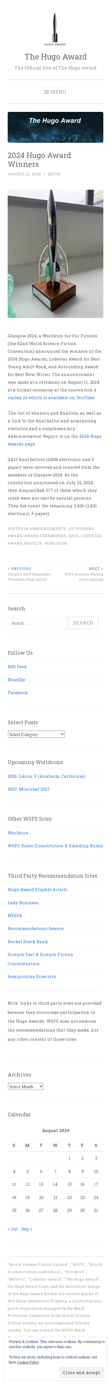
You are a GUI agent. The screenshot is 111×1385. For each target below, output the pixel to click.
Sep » (26, 1229)
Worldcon (55, 543)
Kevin (54, 174)
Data (74, 535)
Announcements (48, 528)
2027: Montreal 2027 (29, 789)
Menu (59, 92)
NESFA (15, 915)
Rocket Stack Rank (28, 941)
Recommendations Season (36, 928)
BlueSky (16, 679)
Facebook (18, 692)
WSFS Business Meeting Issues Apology (83, 573)
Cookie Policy (28, 1362)
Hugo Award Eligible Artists (37, 889)
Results (33, 543)
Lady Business (23, 902)
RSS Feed (17, 666)
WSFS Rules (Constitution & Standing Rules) (55, 845)
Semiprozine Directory (32, 976)
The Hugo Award (55, 57)
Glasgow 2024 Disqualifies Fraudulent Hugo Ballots (29, 573)
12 (27, 1184)
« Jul (13, 1229)
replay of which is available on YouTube (51, 397)
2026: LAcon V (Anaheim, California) (46, 776)
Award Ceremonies (45, 535)
